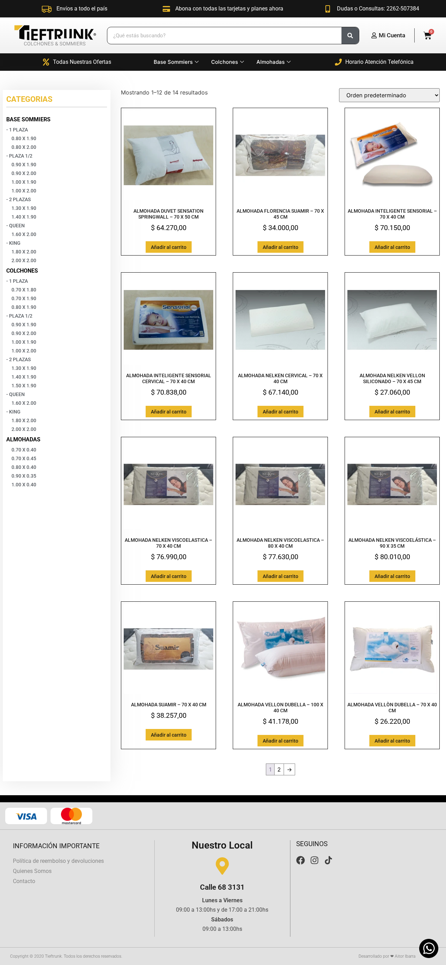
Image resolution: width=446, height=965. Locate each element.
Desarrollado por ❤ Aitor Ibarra (387, 956)
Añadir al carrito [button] (168, 247)
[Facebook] (300, 860)
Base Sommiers (173, 62)
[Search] (350, 35)
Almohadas (270, 62)
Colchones (224, 62)
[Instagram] (314, 860)
